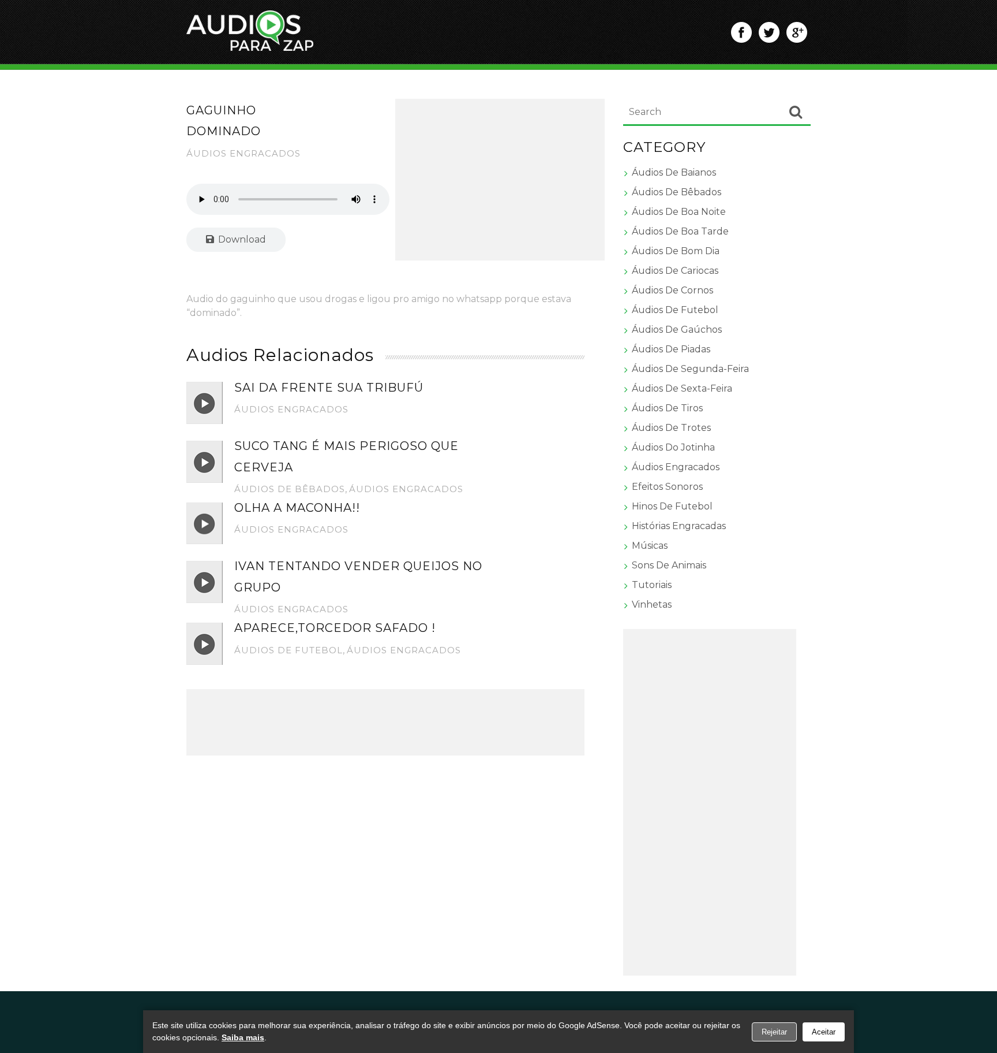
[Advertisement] (500, 180)
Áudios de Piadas (671, 349)
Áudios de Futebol (288, 650)
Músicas (650, 545)
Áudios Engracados (243, 153)
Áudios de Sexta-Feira (682, 388)
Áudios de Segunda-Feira (690, 368)
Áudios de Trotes (671, 427)
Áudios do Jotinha (673, 447)
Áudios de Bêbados (289, 488)
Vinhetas (652, 604)
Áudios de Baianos (674, 172)
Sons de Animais (669, 565)
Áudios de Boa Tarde (680, 231)
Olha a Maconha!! (297, 508)
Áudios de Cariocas (675, 270)
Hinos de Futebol (672, 506)
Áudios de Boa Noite (679, 211)
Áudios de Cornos (672, 290)
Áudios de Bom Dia (675, 250)
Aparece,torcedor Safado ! (335, 628)
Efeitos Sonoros (667, 486)
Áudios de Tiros (667, 408)
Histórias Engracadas (679, 525)
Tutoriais (652, 584)
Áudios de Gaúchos (677, 329)
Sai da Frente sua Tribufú (328, 388)
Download (241, 239)
